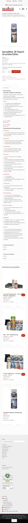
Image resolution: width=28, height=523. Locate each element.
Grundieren (12, 79)
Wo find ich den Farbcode (7, 467)
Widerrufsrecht (5, 449)
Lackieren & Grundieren (18, 15)
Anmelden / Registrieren (7, 446)
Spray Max (4, 80)
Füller (8, 79)
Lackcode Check (5, 468)
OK (14, 520)
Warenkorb (15, 0)
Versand (5, 61)
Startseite (8, 15)
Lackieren (23, 79)
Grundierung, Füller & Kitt (7, 16)
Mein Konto (9, 0)
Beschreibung (10, 87)
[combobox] (14, 441)
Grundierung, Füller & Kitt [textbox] (13, 441)
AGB (3, 457)
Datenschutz (4, 456)
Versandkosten (5, 447)
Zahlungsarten (5, 450)
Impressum (4, 455)
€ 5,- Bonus (4, 444)
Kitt (20, 79)
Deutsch (5, 247)
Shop (12, 15)
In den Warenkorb (16, 71)
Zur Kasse (20, 0)
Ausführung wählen (9, 306)
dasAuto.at (5, 509)
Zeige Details (19, 306)
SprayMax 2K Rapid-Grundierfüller (11, 13)
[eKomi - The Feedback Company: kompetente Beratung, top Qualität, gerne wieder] (7, 488)
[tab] (10, 87)
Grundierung (17, 79)
